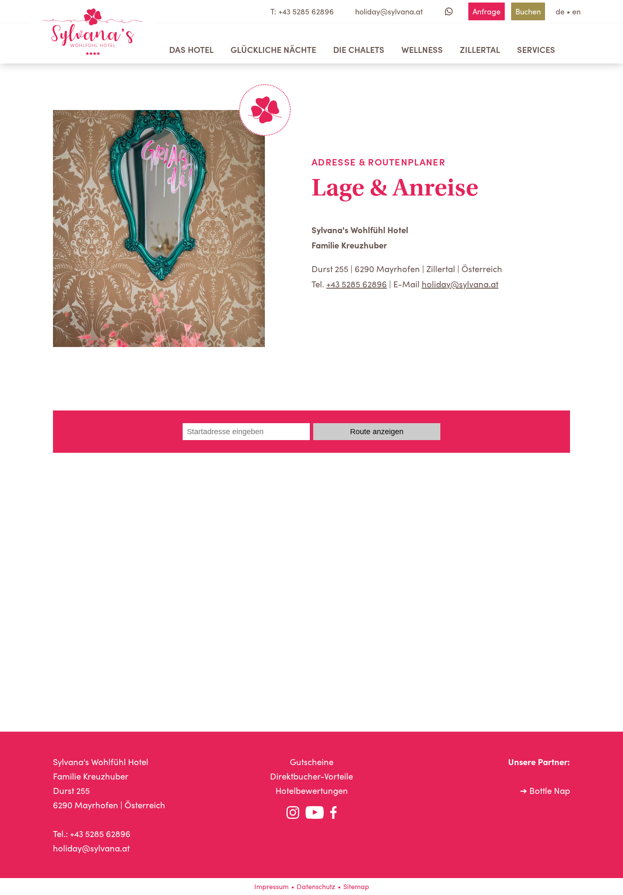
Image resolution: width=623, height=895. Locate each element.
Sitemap (356, 886)
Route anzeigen (376, 431)
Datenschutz (316, 886)
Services (536, 49)
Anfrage (487, 11)
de (560, 11)
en (576, 11)
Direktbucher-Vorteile (311, 776)
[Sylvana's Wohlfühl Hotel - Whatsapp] (449, 11)
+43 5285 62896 (356, 283)
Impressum (271, 886)
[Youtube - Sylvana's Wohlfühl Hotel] (315, 814)
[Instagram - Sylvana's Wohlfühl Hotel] (292, 814)
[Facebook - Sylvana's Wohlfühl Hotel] (333, 814)
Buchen (528, 11)
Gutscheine (312, 761)
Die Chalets (358, 49)
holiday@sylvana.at (460, 283)
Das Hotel (191, 49)
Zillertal (480, 49)
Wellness (422, 49)
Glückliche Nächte (273, 49)
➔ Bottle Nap (545, 790)
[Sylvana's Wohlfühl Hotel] (92, 31)
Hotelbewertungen (311, 790)
